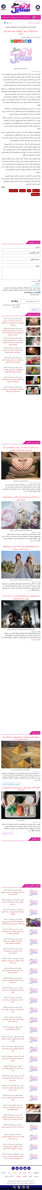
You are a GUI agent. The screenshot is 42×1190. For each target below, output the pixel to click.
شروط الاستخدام (35, 285)
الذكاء (19, 88)
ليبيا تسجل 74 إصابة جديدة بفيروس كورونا (13, 1127)
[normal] (7, 23)
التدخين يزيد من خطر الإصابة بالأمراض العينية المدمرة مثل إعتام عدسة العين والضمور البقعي (13, 342)
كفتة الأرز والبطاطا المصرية (12, 1029)
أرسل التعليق (35, 309)
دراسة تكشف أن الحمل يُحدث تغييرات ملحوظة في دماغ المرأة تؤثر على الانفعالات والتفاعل (12, 323)
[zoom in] (5, 23)
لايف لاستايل (31, 23)
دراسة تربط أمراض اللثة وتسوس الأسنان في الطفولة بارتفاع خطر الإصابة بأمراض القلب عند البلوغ (13, 332)
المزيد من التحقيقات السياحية (11, 784)
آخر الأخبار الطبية (7, 833)
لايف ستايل (36, 190)
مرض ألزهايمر (32, 108)
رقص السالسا (35, 194)
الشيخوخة (22, 190)
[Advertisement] (21, 218)
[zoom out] (10, 23)
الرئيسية (38, 23)
